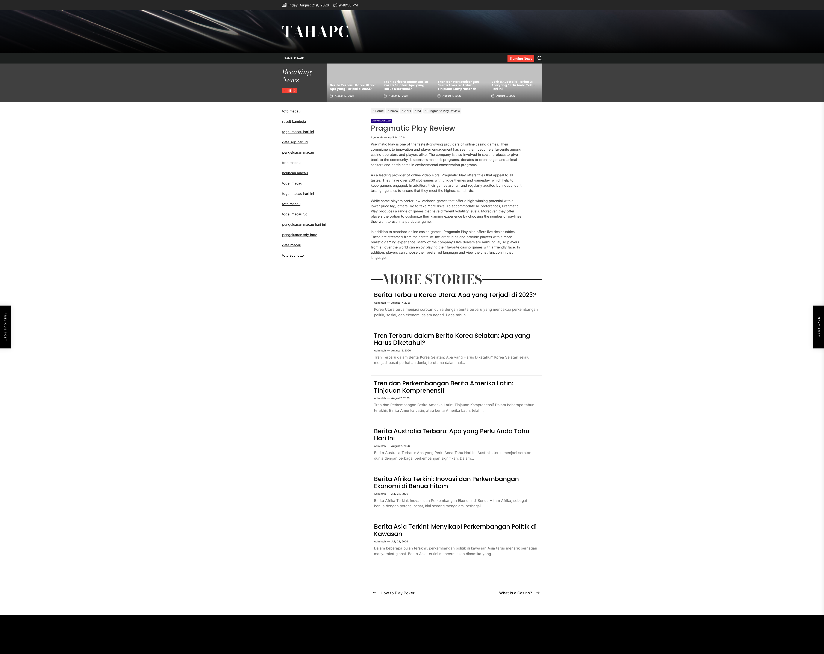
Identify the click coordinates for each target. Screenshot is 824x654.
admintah (377, 137)
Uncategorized (381, 120)
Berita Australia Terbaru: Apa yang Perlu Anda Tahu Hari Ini (459, 85)
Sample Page (294, 58)
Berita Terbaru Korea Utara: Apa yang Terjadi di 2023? (455, 295)
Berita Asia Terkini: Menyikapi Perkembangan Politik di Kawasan (455, 530)
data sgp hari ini (295, 142)
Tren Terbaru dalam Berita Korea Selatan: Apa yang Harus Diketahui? (352, 85)
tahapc (315, 32)
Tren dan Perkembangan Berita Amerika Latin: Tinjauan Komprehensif (404, 85)
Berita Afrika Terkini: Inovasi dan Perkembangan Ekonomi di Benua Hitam (514, 85)
